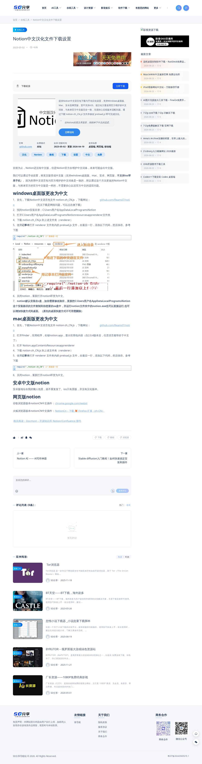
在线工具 (71, 7)
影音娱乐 (106, 7)
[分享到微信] (30, 437)
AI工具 (55, 7)
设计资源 (88, 7)
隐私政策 (102, 722)
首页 (44, 7)
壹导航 (77, 722)
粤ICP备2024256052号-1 (178, 756)
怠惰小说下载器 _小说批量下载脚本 (68, 621)
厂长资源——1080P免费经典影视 (67, 677)
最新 (128, 505)
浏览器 (125, 437)
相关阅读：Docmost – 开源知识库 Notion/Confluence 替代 (47, 421)
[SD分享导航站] (21, 7)
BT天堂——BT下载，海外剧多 (65, 593)
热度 (120, 557)
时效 (127, 557)
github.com (25, 146)
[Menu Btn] (186, 8)
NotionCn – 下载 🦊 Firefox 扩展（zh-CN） (79, 411)
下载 (99, 437)
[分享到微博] (22, 437)
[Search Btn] (179, 8)
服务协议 (102, 726)
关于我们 (102, 731)
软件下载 (123, 7)
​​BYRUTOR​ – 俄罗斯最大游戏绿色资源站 (71, 649)
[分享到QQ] (26, 437)
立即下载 (120, 86)
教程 (112, 437)
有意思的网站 (142, 7)
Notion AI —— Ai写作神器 (32, 458)
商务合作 (102, 736)
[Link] (196, 734)
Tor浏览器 (52, 564)
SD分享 (54, 580)
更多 (156, 7)
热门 (121, 505)
